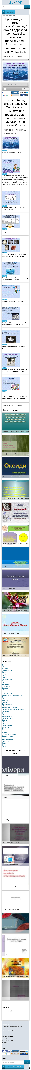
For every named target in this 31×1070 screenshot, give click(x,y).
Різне (4, 722)
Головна (4, 15)
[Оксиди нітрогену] (15, 557)
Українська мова (8, 736)
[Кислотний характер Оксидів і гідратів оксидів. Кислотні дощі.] (15, 535)
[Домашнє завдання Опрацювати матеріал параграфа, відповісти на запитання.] (11, 360)
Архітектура (6, 672)
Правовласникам (8, 1040)
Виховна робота (7, 679)
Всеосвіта (6, 1044)
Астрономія (6, 674)
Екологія (5, 688)
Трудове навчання (8, 730)
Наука (5, 706)
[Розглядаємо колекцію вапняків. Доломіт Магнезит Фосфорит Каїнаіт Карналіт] (11, 245)
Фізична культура (8, 739)
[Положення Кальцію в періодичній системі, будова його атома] (11, 198)
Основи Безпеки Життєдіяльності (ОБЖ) (14, 709)
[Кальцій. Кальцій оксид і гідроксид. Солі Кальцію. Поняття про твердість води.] (11, 142)
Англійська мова (7, 670)
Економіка (6, 690)
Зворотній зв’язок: (14, 1026)
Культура (5, 697)
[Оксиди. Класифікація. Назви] (15, 624)
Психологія (6, 720)
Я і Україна (6, 746)
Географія (6, 682)
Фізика (5, 738)
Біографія (6, 675)
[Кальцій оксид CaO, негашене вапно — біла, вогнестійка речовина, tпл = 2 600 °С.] (11, 313)
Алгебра (5, 668)
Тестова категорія (8, 729)
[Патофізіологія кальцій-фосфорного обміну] (15, 602)
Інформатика (7, 665)
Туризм (5, 732)
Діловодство (6, 686)
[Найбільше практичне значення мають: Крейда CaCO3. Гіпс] (11, 336)
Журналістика (7, 691)
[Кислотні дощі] (15, 923)
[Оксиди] (15, 467)
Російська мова (7, 725)
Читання (5, 745)
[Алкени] (15, 789)
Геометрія (6, 684)
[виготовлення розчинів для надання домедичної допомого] (15, 967)
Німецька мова (7, 704)
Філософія (6, 741)
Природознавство (8, 718)
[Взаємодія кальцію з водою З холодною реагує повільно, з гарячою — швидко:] (11, 268)
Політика (5, 713)
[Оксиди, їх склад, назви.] (15, 579)
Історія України (7, 667)
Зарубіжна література (9, 693)
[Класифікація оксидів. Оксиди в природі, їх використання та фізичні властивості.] (15, 422)
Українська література (9, 734)
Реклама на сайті (8, 1042)
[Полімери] (15, 766)
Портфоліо (6, 714)
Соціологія (6, 727)
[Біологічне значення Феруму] (15, 856)
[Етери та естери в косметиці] (15, 900)
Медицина (6, 700)
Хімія (4, 743)
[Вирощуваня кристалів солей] (15, 945)
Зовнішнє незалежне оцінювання (12, 695)
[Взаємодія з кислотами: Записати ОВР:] (11, 291)
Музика (5, 702)
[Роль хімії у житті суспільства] (15, 811)
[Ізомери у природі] (15, 990)
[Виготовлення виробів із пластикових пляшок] (15, 878)
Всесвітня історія (8, 681)
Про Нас (6, 1038)
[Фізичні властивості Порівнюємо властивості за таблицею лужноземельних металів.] (11, 221)
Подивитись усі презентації (7, 1008)
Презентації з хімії (11, 15)
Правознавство (7, 716)
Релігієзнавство (7, 723)
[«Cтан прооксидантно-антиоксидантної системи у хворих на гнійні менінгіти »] (15, 647)
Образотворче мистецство (10, 707)
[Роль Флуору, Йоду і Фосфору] (15, 833)
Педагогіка (6, 711)
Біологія (5, 677)
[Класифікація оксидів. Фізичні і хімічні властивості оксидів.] (15, 445)
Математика (6, 698)
